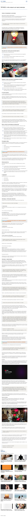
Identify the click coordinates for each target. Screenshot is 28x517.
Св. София (3, 1)
